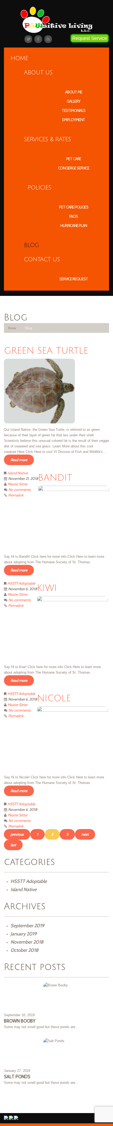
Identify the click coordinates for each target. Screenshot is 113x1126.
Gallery (73, 101)
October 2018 (24, 950)
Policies (39, 187)
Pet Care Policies (73, 207)
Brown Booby (19, 1021)
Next (85, 834)
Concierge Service (73, 168)
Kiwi (47, 588)
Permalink (15, 495)
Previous (17, 834)
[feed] (48, 39)
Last (13, 845)
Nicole (54, 698)
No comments (19, 489)
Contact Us (42, 259)
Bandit (55, 478)
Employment (73, 119)
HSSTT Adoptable (21, 583)
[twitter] (28, 39)
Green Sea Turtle (46, 351)
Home (19, 58)
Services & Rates (47, 139)
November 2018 (27, 942)
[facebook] (38, 39)
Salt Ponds (17, 1076)
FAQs (73, 216)
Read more (19, 459)
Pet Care (73, 159)
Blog (31, 245)
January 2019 (24, 934)
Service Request (73, 279)
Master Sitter (17, 484)
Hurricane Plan (73, 225)
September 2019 (27, 926)
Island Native (17, 473)
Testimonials (73, 110)
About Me (73, 92)
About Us (38, 72)
